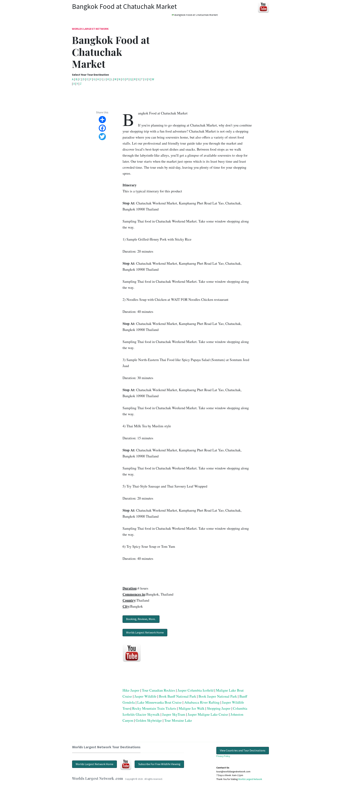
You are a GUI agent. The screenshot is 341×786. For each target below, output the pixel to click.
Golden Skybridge (149, 720)
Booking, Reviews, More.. (141, 619)
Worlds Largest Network (90, 28)
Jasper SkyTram (173, 714)
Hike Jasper (131, 690)
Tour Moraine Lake (178, 720)
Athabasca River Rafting (202, 702)
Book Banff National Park (177, 696)
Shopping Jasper (219, 708)
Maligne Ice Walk (191, 708)
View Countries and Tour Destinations (242, 750)
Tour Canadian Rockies (158, 690)
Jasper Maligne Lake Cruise (208, 714)
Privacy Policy (223, 756)
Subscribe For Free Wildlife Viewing (159, 764)
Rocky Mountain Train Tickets (154, 708)
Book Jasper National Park (218, 696)
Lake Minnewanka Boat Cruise (159, 702)
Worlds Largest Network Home (145, 632)
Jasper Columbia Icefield (195, 690)
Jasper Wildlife (145, 696)
